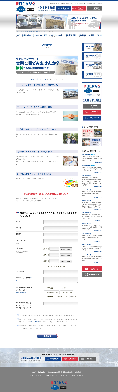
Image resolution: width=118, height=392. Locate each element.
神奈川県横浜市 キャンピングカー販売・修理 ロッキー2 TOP (31, 31)
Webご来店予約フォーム (38, 79)
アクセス (99, 36)
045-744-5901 (35, 322)
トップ (19, 36)
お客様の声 (83, 36)
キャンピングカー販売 (41, 36)
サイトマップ (63, 375)
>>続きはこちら (98, 162)
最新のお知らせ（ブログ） (76, 375)
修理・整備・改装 (72, 36)
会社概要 (92, 36)
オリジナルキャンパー (57, 36)
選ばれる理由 (27, 36)
